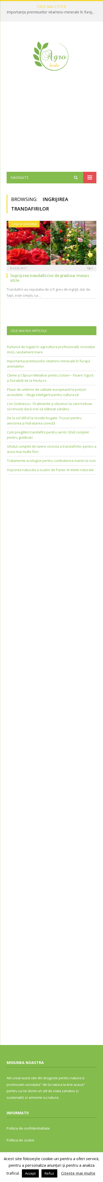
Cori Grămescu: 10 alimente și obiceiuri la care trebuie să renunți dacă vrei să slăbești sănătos (49, 406)
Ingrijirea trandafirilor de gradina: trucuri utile (49, 278)
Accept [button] (30, 1173)
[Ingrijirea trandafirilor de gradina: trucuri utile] (51, 244)
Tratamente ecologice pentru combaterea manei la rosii (51, 460)
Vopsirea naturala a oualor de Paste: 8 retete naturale (50, 469)
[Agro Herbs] (51, 55)
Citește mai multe (78, 1173)
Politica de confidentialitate (28, 1128)
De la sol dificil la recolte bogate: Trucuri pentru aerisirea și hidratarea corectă (44, 421)
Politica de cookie (20, 1140)
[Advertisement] (51, 129)
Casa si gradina (24, 224)
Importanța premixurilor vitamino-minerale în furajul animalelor (53, 12)
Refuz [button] (49, 1173)
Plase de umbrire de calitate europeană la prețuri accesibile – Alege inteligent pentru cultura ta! (46, 392)
